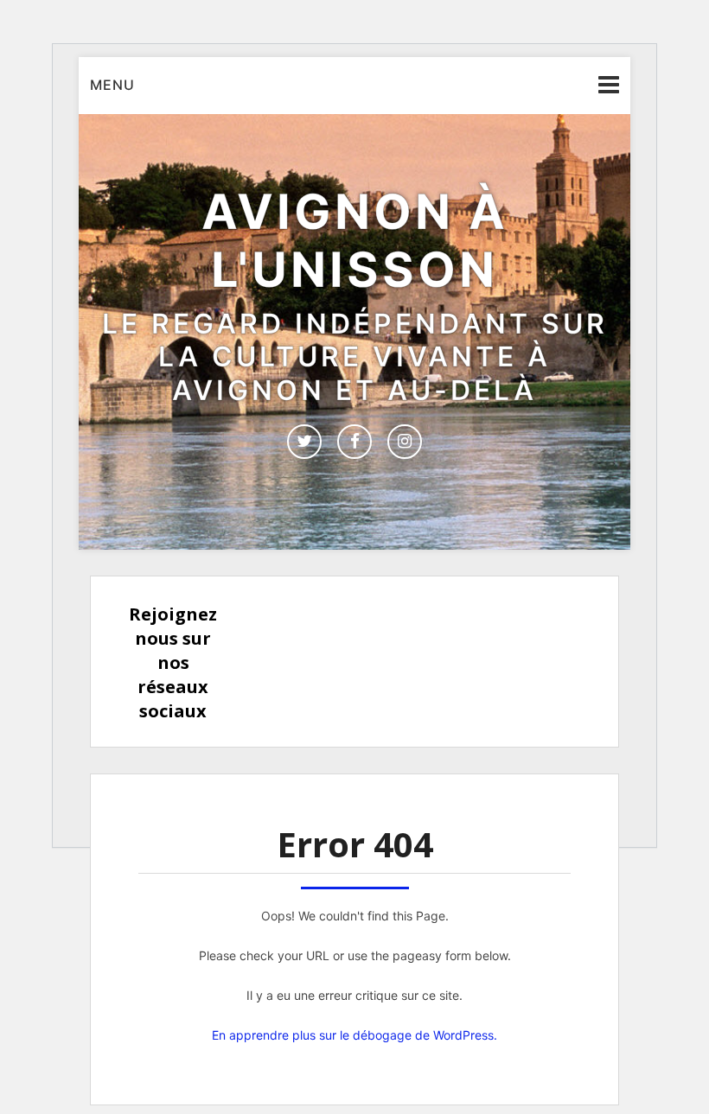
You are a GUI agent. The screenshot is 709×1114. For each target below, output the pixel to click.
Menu (112, 84)
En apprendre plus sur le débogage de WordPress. (354, 1035)
